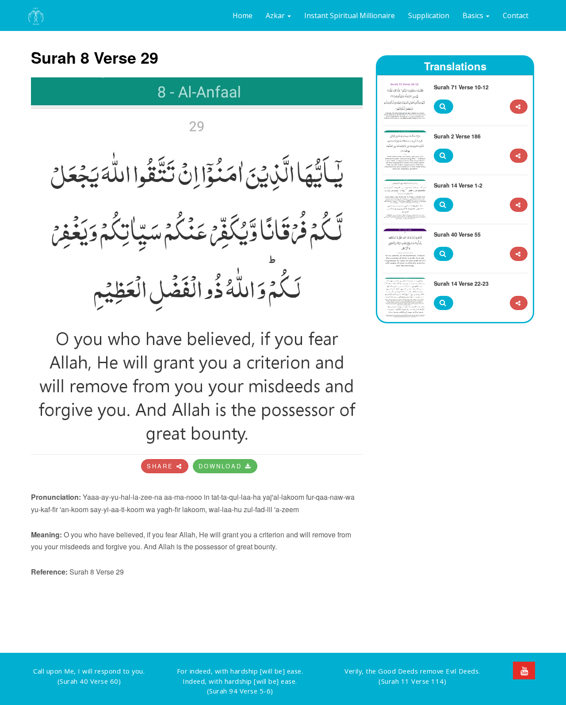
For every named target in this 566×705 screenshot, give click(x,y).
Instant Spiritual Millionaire (349, 15)
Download (222, 466)
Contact (515, 15)
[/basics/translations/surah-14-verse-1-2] (519, 205)
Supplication (428, 15)
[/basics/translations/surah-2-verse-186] (519, 156)
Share (161, 466)
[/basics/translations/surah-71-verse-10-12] (519, 107)
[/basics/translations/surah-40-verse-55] (519, 254)
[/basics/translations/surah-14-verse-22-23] (519, 303)
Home (242, 15)
